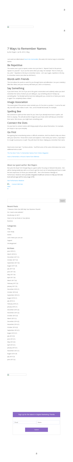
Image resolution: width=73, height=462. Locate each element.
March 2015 (11, 318)
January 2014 (11, 348)
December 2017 (12, 257)
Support (9, 240)
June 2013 (10, 359)
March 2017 (11, 280)
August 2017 (11, 266)
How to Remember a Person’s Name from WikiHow (23, 156)
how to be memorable (31, 59)
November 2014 (12, 324)
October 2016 (11, 292)
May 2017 (10, 274)
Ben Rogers (12, 52)
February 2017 (11, 283)
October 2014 (11, 327)
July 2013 (10, 356)
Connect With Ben (17, 184)
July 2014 (10, 336)
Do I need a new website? (15, 212)
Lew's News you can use (15, 237)
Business (10, 221)
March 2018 (11, 254)
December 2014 (12, 321)
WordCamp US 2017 (13, 215)
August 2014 (11, 333)
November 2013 (12, 351)
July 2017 (10, 269)
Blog (28, 52)
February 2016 (11, 304)
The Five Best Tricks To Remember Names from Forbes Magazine (27, 153)
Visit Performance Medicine (15, 180)
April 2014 (10, 345)
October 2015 (11, 315)
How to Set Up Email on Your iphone (18, 218)
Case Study (10, 232)
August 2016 (11, 298)
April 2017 (10, 277)
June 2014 (10, 339)
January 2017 (11, 286)
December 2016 (12, 289)
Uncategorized (11, 243)
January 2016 (11, 307)
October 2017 (11, 260)
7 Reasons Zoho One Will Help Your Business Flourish (23, 209)
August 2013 (11, 354)
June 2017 (10, 272)
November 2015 (12, 313)
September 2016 (12, 295)
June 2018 (10, 251)
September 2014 (12, 330)
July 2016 (10, 301)
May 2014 (10, 342)
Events (9, 235)
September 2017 (12, 263)
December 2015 (12, 310)
